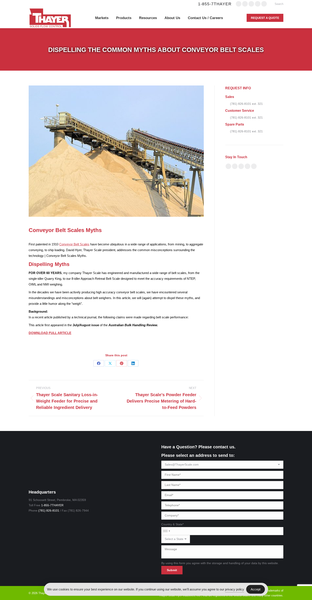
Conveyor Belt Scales (74, 244)
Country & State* (172, 524)
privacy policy (234, 589)
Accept (255, 589)
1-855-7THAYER (215, 4)
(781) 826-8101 (48, 510)
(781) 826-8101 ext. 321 (246, 103)
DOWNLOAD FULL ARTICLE (50, 333)
